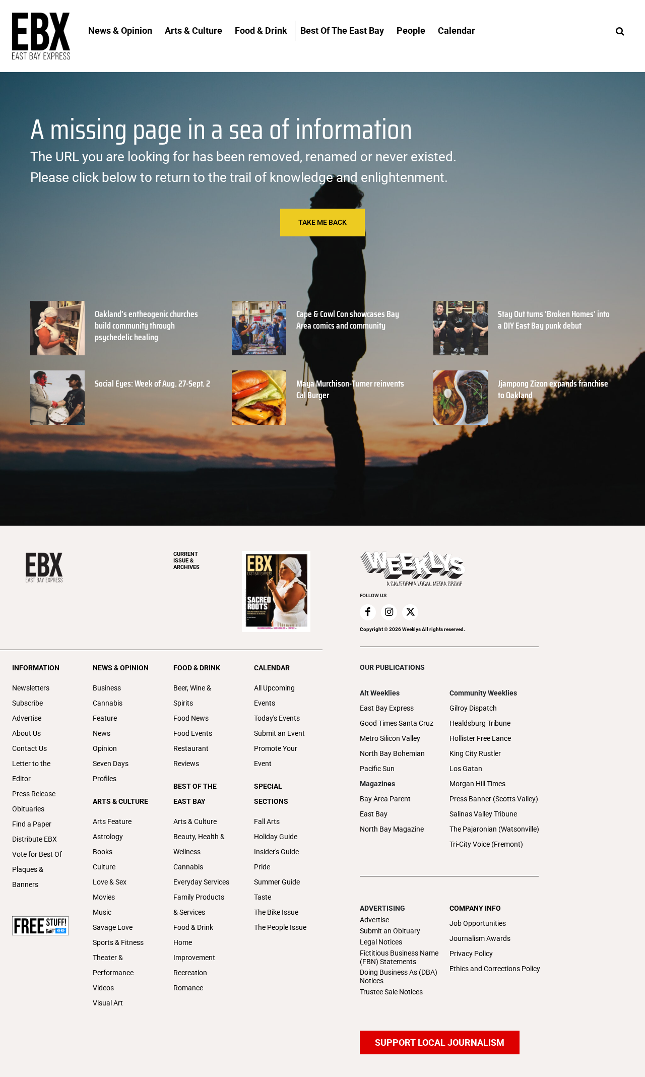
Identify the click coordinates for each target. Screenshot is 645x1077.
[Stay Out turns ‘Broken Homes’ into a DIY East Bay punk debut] (460, 328)
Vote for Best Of (37, 854)
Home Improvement (194, 950)
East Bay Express (387, 708)
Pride (262, 867)
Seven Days (110, 763)
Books (102, 852)
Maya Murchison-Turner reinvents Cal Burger (350, 389)
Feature (105, 718)
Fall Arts (267, 821)
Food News (191, 718)
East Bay (374, 814)
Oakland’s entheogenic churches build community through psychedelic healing (146, 326)
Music (102, 912)
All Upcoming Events (274, 695)
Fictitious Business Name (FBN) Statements (399, 957)
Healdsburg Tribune (479, 723)
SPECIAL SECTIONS (271, 793)
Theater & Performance (113, 965)
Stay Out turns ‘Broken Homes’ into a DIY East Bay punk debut (554, 320)
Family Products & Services (198, 904)
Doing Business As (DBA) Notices (398, 976)
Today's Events (277, 718)
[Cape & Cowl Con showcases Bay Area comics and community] (259, 328)
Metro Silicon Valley (390, 738)
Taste (262, 897)
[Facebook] (368, 612)
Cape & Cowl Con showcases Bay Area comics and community (347, 320)
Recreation (190, 973)
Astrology (108, 837)
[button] (620, 32)
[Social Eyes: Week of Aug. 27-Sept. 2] (57, 397)
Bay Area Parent (385, 799)
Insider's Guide (276, 852)
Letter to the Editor (31, 771)
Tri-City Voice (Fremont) (486, 844)
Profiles (104, 779)
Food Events (192, 733)
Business (107, 688)
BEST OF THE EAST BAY (195, 793)
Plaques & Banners (27, 877)
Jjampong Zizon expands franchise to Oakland (553, 389)
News (101, 733)
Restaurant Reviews (191, 756)
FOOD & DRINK (196, 668)
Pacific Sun (377, 769)
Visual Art (108, 1003)
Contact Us (29, 748)
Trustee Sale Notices (391, 992)
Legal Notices (381, 942)
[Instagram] (389, 612)
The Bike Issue (276, 912)
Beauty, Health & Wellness (199, 844)
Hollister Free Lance (480, 738)
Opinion (105, 748)
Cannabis (107, 703)
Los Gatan (465, 769)
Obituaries (28, 809)
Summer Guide (277, 882)
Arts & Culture (195, 821)
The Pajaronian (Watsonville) (494, 829)
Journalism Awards (479, 938)
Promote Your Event (275, 756)
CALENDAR (272, 668)
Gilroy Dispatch (473, 708)
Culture (104, 867)
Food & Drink (193, 927)
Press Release (33, 794)
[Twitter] (410, 612)
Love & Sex (109, 882)
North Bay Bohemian (392, 753)
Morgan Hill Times (477, 784)
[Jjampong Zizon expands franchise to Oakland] (460, 397)
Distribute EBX (34, 839)
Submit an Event (279, 733)
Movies (104, 897)
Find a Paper (31, 824)
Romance (188, 988)
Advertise (26, 718)
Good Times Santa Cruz (396, 723)
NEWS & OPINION (121, 668)
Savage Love (113, 927)
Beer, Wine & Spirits (192, 695)
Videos (103, 988)
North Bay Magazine (392, 829)
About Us (26, 733)
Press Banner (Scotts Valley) (493, 799)
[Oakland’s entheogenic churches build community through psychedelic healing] (57, 328)
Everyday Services (201, 882)
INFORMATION (35, 668)
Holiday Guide (275, 837)
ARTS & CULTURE (120, 801)
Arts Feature (112, 821)
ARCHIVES (186, 561)
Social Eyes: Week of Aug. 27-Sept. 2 (152, 383)
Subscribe (27, 703)
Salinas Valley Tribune (483, 814)
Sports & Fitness (118, 942)
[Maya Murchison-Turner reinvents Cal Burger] (259, 397)
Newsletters (30, 688)
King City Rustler (475, 753)
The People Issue (280, 927)
